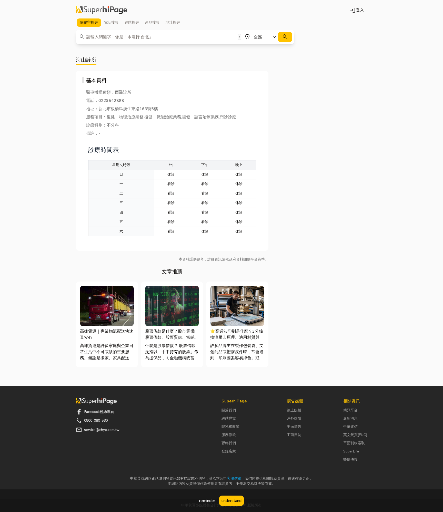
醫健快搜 (350, 459)
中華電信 (350, 426)
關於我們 (229, 410)
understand (231, 501)
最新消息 (350, 418)
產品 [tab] (152, 22)
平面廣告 (294, 426)
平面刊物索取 (354, 443)
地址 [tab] (173, 22)
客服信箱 (234, 478)
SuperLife (351, 451)
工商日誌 (294, 434)
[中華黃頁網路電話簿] (101, 10)
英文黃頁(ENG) (355, 434)
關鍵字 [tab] (89, 22)
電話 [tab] (111, 22)
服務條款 (229, 434)
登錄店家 (229, 451)
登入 (357, 10)
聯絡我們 (229, 443)
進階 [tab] (132, 22)
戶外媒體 (294, 418)
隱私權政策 (230, 426)
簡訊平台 (350, 410)
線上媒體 (294, 410)
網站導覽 (229, 418)
